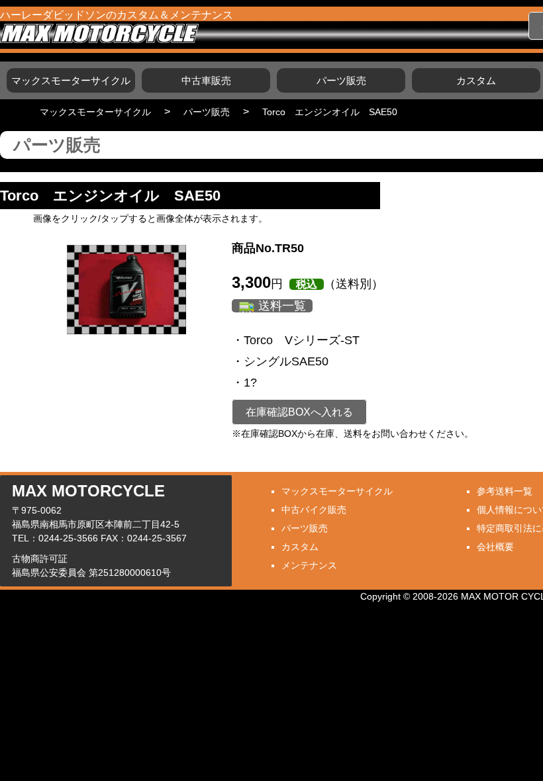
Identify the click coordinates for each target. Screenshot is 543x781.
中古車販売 (206, 80)
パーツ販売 (341, 80)
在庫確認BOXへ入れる (299, 412)
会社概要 (495, 546)
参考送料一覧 (504, 491)
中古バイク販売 (313, 509)
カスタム (476, 80)
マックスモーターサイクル (70, 80)
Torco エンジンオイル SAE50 (329, 112)
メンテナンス (309, 565)
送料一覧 (282, 305)
